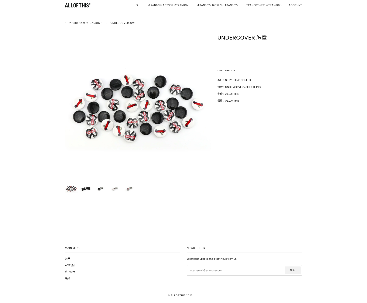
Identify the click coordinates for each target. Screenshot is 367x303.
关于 (67, 258)
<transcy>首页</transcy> (83, 22)
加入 (292, 270)
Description (226, 70)
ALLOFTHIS (178, 295)
